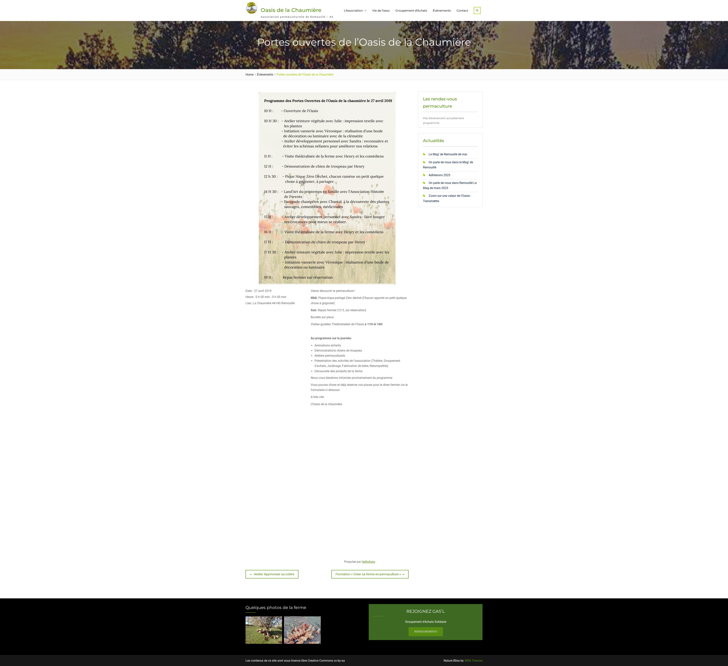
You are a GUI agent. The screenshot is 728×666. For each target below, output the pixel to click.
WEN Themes (473, 660)
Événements (442, 10)
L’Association (353, 10)
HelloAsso (368, 562)
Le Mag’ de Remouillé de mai (448, 154)
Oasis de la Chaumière (291, 10)
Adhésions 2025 (439, 175)
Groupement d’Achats (411, 10)
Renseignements (425, 631)
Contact (462, 10)
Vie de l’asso (381, 10)
